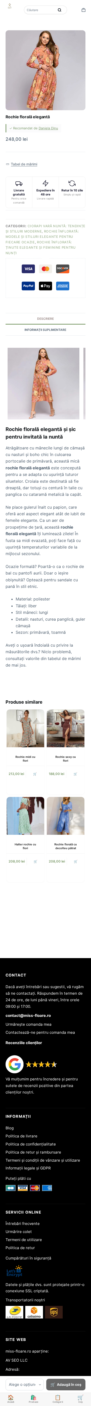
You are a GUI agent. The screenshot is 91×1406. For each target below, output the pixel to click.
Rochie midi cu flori (25, 758)
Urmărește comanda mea (29, 1024)
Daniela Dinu (48, 128)
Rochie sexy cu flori (65, 758)
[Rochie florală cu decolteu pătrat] (65, 816)
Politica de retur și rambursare (33, 1152)
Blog (10, 1128)
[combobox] (39, 10)
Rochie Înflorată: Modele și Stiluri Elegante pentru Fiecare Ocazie (42, 236)
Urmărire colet (19, 1231)
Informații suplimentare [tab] (45, 330)
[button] (22, 164)
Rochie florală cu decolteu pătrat (65, 846)
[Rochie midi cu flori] (25, 728)
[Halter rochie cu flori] (25, 816)
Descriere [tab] (45, 319)
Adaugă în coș (69, 1384)
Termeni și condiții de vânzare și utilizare (43, 1160)
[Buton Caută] (59, 10)
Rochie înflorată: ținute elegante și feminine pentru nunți (41, 247)
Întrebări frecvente (23, 1223)
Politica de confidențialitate (31, 1144)
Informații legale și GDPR (28, 1168)
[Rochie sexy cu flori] (65, 728)
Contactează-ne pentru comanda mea (40, 1032)
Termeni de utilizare (24, 1239)
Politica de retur (20, 1247)
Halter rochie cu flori (25, 846)
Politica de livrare (21, 1136)
